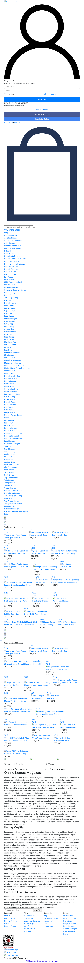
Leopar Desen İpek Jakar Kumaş (17, 585)
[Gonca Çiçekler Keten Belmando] (65, 580)
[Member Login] (42, 42)
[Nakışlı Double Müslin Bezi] (16, 551)
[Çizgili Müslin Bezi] (39, 551)
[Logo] (10, 1)
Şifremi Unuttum (50, 94)
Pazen (65, 934)
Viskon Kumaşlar (70, 929)
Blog (6, 233)
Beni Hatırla (10, 94)
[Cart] (42, 174)
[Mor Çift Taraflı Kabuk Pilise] (16, 738)
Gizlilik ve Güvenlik (32, 921)
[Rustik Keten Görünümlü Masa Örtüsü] (20, 622)
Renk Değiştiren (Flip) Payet (15, 601)
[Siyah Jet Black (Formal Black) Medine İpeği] (23, 661)
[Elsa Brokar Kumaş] (40, 598)
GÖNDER (38, 910)
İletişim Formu (10, 926)
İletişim (7, 916)
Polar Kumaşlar (69, 926)
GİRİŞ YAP (8, 123)
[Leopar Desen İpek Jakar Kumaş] (18, 582)
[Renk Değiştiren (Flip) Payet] (16, 598)
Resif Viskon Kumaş (66, 625)
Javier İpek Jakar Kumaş (14, 537)
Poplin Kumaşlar (69, 918)
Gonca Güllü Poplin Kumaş (35, 614)
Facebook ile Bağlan (42, 114)
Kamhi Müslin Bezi (59, 535)
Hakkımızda (48, 926)
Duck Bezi (67, 921)
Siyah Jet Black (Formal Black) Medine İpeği (22, 664)
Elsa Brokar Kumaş (40, 601)
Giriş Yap (42, 99)
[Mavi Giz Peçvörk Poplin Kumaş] (18, 709)
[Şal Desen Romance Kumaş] (16, 722)
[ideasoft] (30, 961)
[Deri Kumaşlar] (66, 564)
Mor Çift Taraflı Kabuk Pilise (15, 740)
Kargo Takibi (9, 918)
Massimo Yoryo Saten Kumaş (63, 553)
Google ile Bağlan (42, 119)
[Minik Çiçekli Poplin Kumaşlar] (17, 564)
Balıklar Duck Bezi (11, 614)
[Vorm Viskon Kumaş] (41, 735)
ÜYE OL (17, 123)
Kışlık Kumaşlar (69, 931)
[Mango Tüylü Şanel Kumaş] (45, 566)
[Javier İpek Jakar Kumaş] (15, 535)
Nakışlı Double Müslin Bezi (15, 553)
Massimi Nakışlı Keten (38, 535)
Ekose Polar (41, 582)
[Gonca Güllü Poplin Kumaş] (36, 611)
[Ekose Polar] (41, 580)
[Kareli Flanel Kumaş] (61, 598)
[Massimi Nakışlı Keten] (39, 532)
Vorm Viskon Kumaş (40, 738)
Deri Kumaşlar (65, 567)
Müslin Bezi (68, 916)
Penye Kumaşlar (69, 923)
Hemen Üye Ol (42, 109)
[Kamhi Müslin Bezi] (60, 532)
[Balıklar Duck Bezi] (12, 611)
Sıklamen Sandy (46, 625)
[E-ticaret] (41, 961)
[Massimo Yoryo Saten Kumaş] (64, 551)
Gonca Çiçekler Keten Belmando (64, 582)
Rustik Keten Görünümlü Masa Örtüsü (19, 625)
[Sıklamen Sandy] (47, 622)
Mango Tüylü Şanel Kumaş (44, 569)
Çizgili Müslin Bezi (38, 553)
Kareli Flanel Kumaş (61, 601)
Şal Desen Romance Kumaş (15, 725)
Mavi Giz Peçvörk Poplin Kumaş (17, 711)
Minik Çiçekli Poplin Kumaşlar (16, 567)
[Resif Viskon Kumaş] (67, 622)
